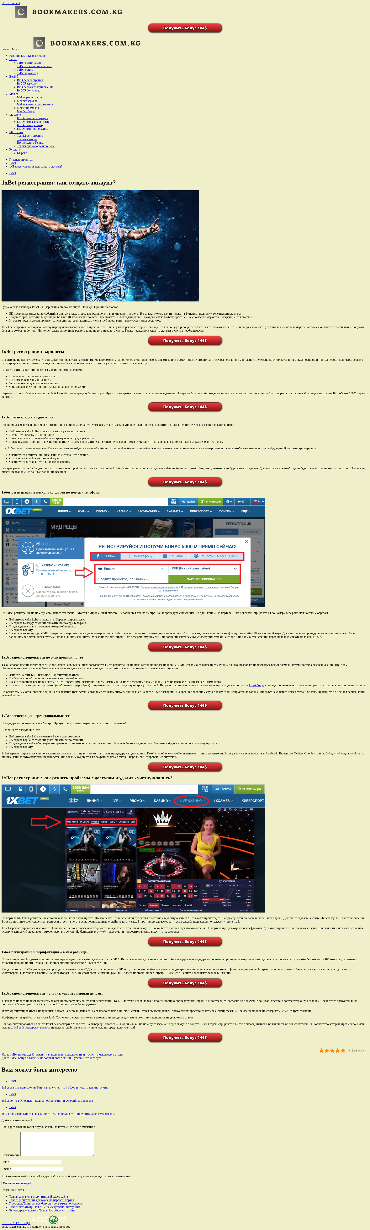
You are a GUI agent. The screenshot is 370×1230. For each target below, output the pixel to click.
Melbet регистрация (30, 97)
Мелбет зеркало (27, 100)
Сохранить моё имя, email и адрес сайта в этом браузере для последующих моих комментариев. (69, 1176)
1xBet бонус (25, 69)
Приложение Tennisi (30, 142)
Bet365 (13, 76)
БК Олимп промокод (30, 125)
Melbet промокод (28, 107)
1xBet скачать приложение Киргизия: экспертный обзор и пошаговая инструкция (55, 1087)
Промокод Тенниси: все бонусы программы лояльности (46, 1203)
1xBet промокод (27, 73)
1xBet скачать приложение (34, 66)
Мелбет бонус (26, 111)
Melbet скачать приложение (35, 104)
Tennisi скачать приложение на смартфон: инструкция (44, 1207)
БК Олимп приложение (32, 128)
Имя (5, 1161)
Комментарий (11, 1155)
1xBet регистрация (29, 62)
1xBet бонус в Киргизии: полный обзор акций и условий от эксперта (51, 1058)
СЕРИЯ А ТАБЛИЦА (16, 1223)
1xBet (13, 59)
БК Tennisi (16, 132)
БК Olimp (15, 114)
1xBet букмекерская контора (31, 1027)
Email (6, 1169)
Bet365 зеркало (27, 83)
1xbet (12, 173)
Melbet (13, 94)
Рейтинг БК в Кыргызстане (27, 55)
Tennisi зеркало (27, 139)
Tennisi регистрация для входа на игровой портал (41, 1200)
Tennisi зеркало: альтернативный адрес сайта (38, 1196)
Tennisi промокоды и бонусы (36, 146)
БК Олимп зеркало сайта (33, 121)
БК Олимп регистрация (32, 118)
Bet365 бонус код (28, 90)
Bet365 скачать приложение (35, 87)
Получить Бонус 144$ (185, 27)
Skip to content (11, 3)
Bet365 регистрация (30, 80)
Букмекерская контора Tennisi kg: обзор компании (42, 1210)
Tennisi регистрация (30, 135)
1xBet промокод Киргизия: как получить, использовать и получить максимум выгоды (62, 1054)
